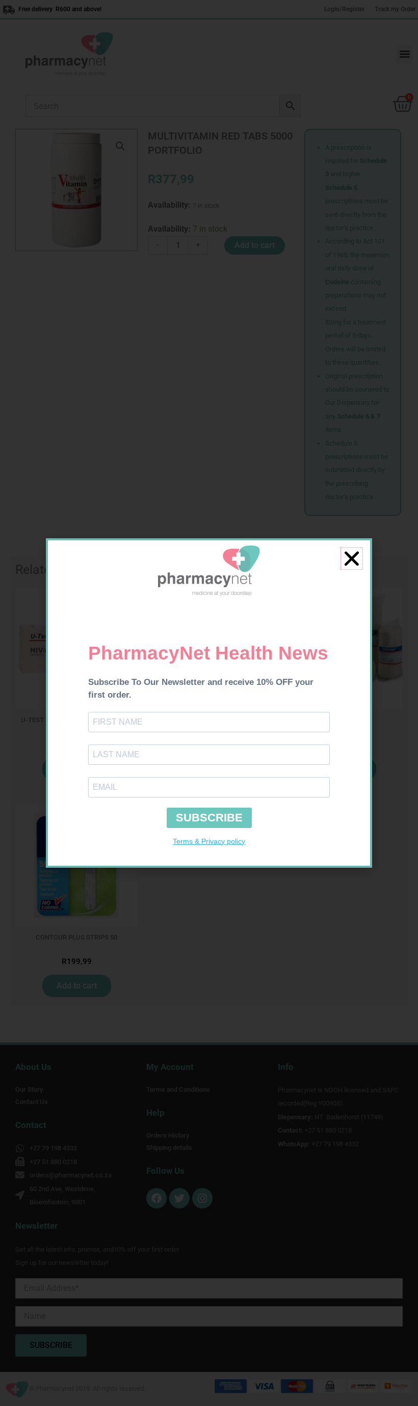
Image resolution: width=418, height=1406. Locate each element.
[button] (352, 558)
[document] (209, 703)
